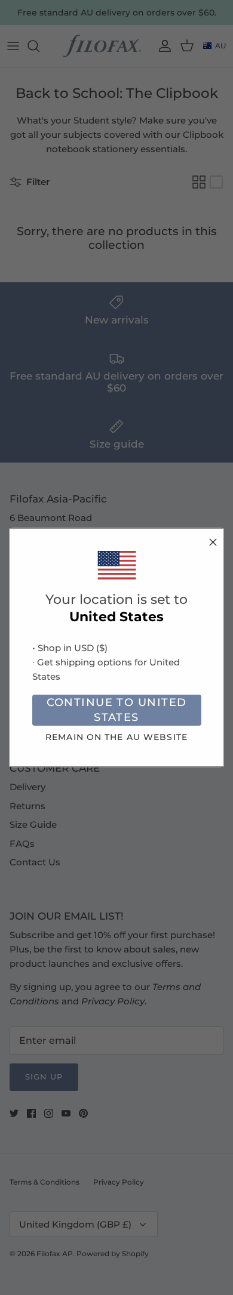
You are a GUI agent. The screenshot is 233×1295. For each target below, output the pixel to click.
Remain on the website (116, 737)
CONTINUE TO (117, 710)
